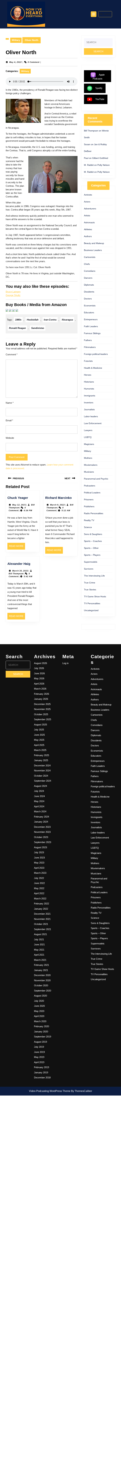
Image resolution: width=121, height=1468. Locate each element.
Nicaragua (67, 319)
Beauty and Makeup (94, 243)
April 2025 (39, 745)
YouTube (99, 99)
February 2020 (41, 1026)
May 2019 (39, 1057)
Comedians (89, 271)
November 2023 (42, 832)
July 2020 (39, 1000)
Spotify (98, 88)
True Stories (90, 589)
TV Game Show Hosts (95, 596)
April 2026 (39, 683)
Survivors (88, 569)
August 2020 (40, 995)
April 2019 (39, 1062)
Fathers (88, 340)
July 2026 (39, 668)
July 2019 (39, 1046)
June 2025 (39, 734)
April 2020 (39, 1016)
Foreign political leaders (96, 354)
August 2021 (40, 934)
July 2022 (39, 878)
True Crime (89, 582)
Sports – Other (91, 548)
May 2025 (39, 739)
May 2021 (39, 949)
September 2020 (42, 990)
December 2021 (42, 913)
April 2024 (39, 806)
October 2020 (41, 985)
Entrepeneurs (91, 319)
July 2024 (39, 791)
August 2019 (40, 1041)
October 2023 (41, 837)
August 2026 (40, 663)
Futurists (88, 361)
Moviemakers (90, 465)
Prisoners (88, 499)
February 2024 (41, 816)
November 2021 (42, 919)
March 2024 (40, 811)
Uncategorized (91, 610)
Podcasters (89, 485)
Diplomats (89, 285)
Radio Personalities (93, 513)
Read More (17, 547)
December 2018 (42, 1077)
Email (9, 420)
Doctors (88, 298)
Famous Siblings (92, 333)
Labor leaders (91, 416)
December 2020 (42, 975)
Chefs (87, 264)
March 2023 (40, 873)
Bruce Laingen (13, 291)
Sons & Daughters (93, 534)
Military (16, 40)
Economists (89, 305)
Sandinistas (37, 328)
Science (88, 527)
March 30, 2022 (20, 571)
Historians (89, 381)
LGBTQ (88, 437)
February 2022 (41, 903)
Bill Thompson (16, 574)
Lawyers (88, 430)
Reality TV (89, 520)
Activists (88, 194)
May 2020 (39, 1011)
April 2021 (39, 954)
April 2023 (39, 867)
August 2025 (40, 724)
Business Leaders (93, 250)
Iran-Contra (50, 319)
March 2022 (40, 898)
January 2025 (41, 760)
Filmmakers (90, 347)
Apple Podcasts (99, 76)
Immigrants (89, 395)
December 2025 (42, 704)
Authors (88, 236)
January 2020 (41, 1031)
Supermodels (90, 562)
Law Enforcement (92, 423)
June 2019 (39, 1052)
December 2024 (42, 765)
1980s (18, 319)
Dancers (88, 278)
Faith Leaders (91, 326)
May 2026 (39, 678)
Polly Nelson (103, 165)
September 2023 (42, 842)
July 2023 (39, 852)
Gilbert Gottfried (100, 158)
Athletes (88, 229)
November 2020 (42, 980)
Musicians (89, 472)
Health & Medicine (93, 368)
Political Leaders (92, 492)
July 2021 (39, 939)
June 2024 (39, 796)
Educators (89, 312)
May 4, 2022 (15, 62)
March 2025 (40, 750)
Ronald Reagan (17, 328)
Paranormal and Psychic (96, 478)
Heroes (87, 375)
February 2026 (41, 694)
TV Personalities (92, 603)
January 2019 (41, 1072)
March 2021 (40, 960)
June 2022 (39, 883)
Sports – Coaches (93, 541)
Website (10, 438)
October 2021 (41, 924)
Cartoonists (89, 257)
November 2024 (42, 770)
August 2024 (40, 786)
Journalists (89, 409)
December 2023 (42, 827)
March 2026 (40, 688)
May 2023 (39, 862)
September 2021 (42, 929)
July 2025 (39, 729)
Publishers (89, 506)
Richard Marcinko (58, 498)
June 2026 (39, 673)
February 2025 (41, 755)
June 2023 (39, 857)
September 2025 (42, 719)
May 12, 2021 (19, 505)
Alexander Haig (18, 563)
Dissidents (89, 291)
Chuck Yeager (17, 498)
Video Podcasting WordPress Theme (49, 1091)
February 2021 (41, 965)
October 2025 (41, 714)
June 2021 (39, 944)
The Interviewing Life (94, 575)
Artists (87, 215)
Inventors (88, 402)
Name (10, 402)
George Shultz (13, 295)
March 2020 (40, 1021)
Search (107, 14)
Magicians (89, 444)
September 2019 (42, 1036)
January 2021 (41, 970)
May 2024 (39, 801)
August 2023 (40, 847)
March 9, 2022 (57, 505)
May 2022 (39, 888)
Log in (65, 663)
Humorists (89, 388)
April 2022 (39, 893)
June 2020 (39, 1006)
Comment (11, 354)
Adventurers (90, 208)
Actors (87, 201)
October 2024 (41, 775)
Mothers (88, 458)
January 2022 (41, 908)
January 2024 (41, 821)
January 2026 (41, 699)
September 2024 (42, 780)
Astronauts (89, 222)
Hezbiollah (32, 319)
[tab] (93, 14)
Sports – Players (92, 555)
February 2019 (41, 1067)
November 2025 (42, 709)
